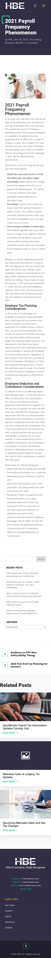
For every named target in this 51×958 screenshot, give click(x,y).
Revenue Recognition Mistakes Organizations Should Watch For (22, 612)
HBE (10, 39)
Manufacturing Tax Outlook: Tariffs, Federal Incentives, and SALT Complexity (23, 585)
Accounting (35, 39)
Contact (8, 927)
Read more (9, 732)
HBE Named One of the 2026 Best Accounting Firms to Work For (22, 574)
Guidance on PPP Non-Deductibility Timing (24, 654)
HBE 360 (19, 42)
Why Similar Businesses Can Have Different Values (23, 603)
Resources (10, 922)
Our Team (10, 905)
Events (8, 916)
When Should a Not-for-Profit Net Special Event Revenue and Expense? (24, 595)
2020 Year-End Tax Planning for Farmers (29, 665)
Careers (8, 910)
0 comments (32, 42)
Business (9, 42)
